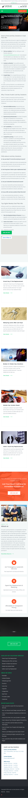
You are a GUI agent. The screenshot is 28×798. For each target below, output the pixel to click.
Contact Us (13, 3)
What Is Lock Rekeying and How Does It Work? (13, 731)
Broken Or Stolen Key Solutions (9, 663)
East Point (4, 694)
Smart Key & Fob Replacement (9, 658)
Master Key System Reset (8, 666)
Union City (4, 686)
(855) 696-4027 (23, 6)
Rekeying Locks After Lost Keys (9, 661)
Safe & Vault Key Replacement (9, 669)
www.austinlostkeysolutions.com (11, 55)
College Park (5, 691)
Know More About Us (6, 554)
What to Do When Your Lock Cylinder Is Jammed (13, 717)
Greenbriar (4, 699)
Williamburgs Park (6, 681)
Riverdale (4, 675)
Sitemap (8, 791)
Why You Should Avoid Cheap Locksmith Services (14, 710)
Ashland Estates (6, 678)
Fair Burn (4, 683)
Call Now (4, 27)
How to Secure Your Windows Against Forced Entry (14, 720)
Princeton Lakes (6, 696)
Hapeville (4, 688)
